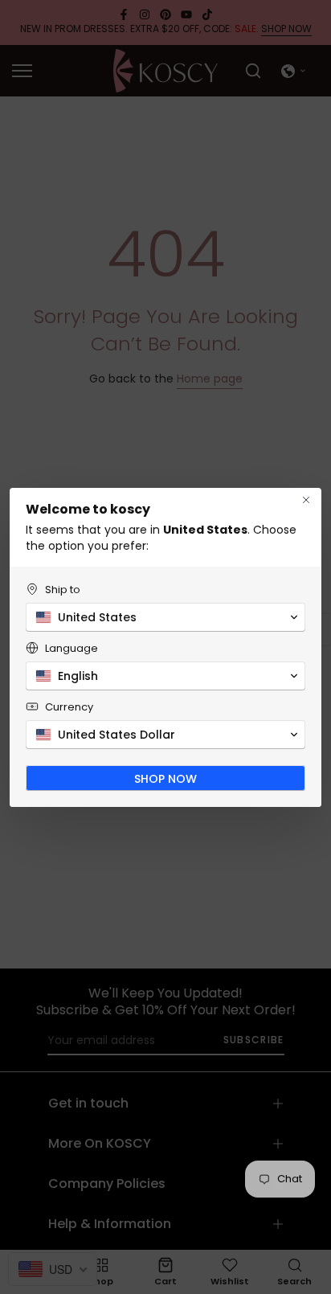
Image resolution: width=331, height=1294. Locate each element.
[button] (165, 617)
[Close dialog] (306, 500)
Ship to (62, 589)
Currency (69, 707)
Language (71, 648)
